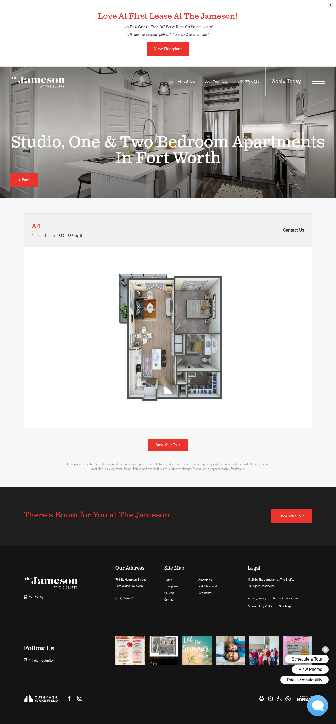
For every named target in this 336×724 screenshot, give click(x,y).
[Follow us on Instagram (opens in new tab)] (80, 698)
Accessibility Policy (260, 606)
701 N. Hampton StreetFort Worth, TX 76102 (131, 582)
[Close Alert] (330, 6)
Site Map (285, 606)
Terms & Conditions (285, 598)
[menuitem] (177, 580)
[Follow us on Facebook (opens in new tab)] (69, 698)
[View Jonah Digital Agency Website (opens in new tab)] (304, 698)
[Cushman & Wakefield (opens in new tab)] (41, 698)
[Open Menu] (319, 81)
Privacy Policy (257, 598)
